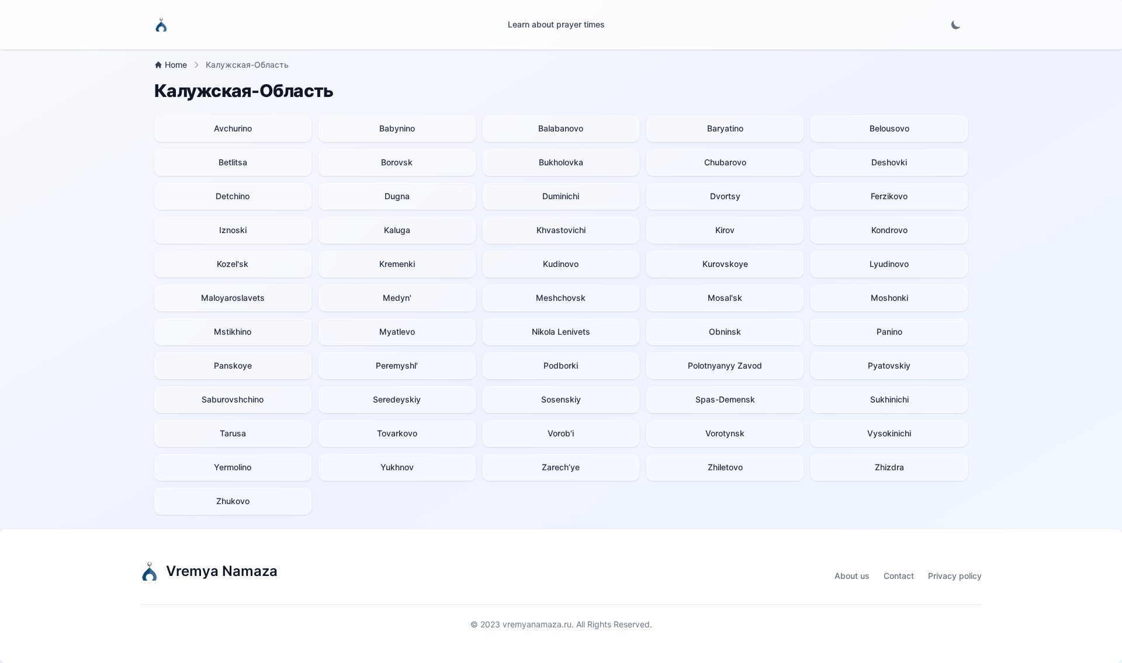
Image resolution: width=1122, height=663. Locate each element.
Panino (889, 331)
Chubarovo (725, 162)
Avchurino (233, 128)
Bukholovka (561, 162)
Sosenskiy (561, 399)
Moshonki (889, 298)
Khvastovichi (561, 230)
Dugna (397, 196)
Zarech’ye (561, 467)
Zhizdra (889, 467)
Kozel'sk (232, 264)
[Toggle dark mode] (956, 24)
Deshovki (889, 162)
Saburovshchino (233, 399)
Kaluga (397, 230)
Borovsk (397, 162)
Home (176, 65)
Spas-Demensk (725, 399)
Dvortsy (725, 196)
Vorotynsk (724, 433)
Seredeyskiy (397, 399)
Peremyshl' (397, 365)
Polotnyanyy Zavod (725, 365)
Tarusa (233, 433)
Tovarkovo (397, 433)
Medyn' (397, 298)
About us (852, 576)
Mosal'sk (725, 298)
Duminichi (560, 196)
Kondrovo (889, 230)
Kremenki (397, 264)
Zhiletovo (725, 467)
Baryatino (725, 128)
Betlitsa (233, 162)
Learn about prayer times (556, 24)
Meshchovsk (561, 298)
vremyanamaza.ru (537, 624)
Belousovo (889, 128)
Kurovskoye (725, 264)
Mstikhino (232, 331)
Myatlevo (397, 331)
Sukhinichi (889, 399)
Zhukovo (233, 501)
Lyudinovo (889, 264)
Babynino (397, 128)
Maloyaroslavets (233, 298)
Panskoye (233, 365)
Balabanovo (560, 128)
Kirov (725, 230)
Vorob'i (561, 433)
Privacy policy (955, 576)
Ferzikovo (889, 196)
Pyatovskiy (889, 365)
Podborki (560, 365)
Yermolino (232, 467)
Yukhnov (397, 467)
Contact (899, 576)
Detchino (233, 196)
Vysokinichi (889, 433)
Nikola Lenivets (561, 331)
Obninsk (725, 331)
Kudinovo (561, 264)
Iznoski (233, 230)
